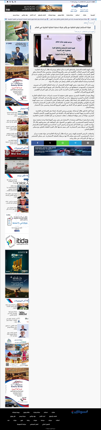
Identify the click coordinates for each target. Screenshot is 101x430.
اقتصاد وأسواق (42, 15)
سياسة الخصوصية (21, 424)
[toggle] (8, 15)
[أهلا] (17, 86)
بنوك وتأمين (25, 15)
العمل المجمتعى (34, 424)
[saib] (17, 286)
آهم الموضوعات (20, 148)
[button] (7, 8)
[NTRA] (17, 223)
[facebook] (37, 143)
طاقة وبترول (61, 15)
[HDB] (17, 31)
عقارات (84, 15)
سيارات (50, 420)
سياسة (43, 420)
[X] (50, 143)
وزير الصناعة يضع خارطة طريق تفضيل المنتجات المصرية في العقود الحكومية (38, 19)
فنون (21, 420)
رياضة (28, 420)
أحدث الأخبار (33, 15)
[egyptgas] (17, 352)
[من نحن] (12, 1)
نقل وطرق (12, 416)
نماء (8, 420)
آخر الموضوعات (20, 301)
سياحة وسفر (16, 15)
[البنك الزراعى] (17, 262)
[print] (88, 143)
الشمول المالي (46, 424)
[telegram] (75, 143)
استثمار (77, 15)
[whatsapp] (62, 143)
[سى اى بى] (33, 8)
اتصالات (57, 420)
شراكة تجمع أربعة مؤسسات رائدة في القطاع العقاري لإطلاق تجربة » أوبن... (79, 19)
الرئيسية (93, 15)
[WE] (63, 151)
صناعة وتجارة (69, 15)
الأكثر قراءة (21, 176)
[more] (15, 1)
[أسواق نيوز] (79, 6)
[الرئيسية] (7, 1)
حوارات (14, 420)
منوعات (35, 420)
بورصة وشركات (51, 15)
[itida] (17, 241)
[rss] (10, 1)
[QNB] (17, 54)
